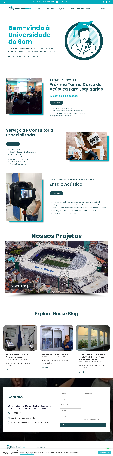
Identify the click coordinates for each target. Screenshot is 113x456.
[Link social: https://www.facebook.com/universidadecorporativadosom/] (106, 1)
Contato (102, 9)
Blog (94, 9)
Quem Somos (50, 9)
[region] (56, 269)
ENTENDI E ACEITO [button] (104, 452)
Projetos (61, 9)
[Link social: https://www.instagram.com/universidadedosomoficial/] (103, 1)
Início (39, 9)
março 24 (26, 359)
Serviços (71, 9)
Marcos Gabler (16, 359)
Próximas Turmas (83, 9)
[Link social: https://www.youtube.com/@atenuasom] (109, 1)
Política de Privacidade (27, 454)
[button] (7, 267)
